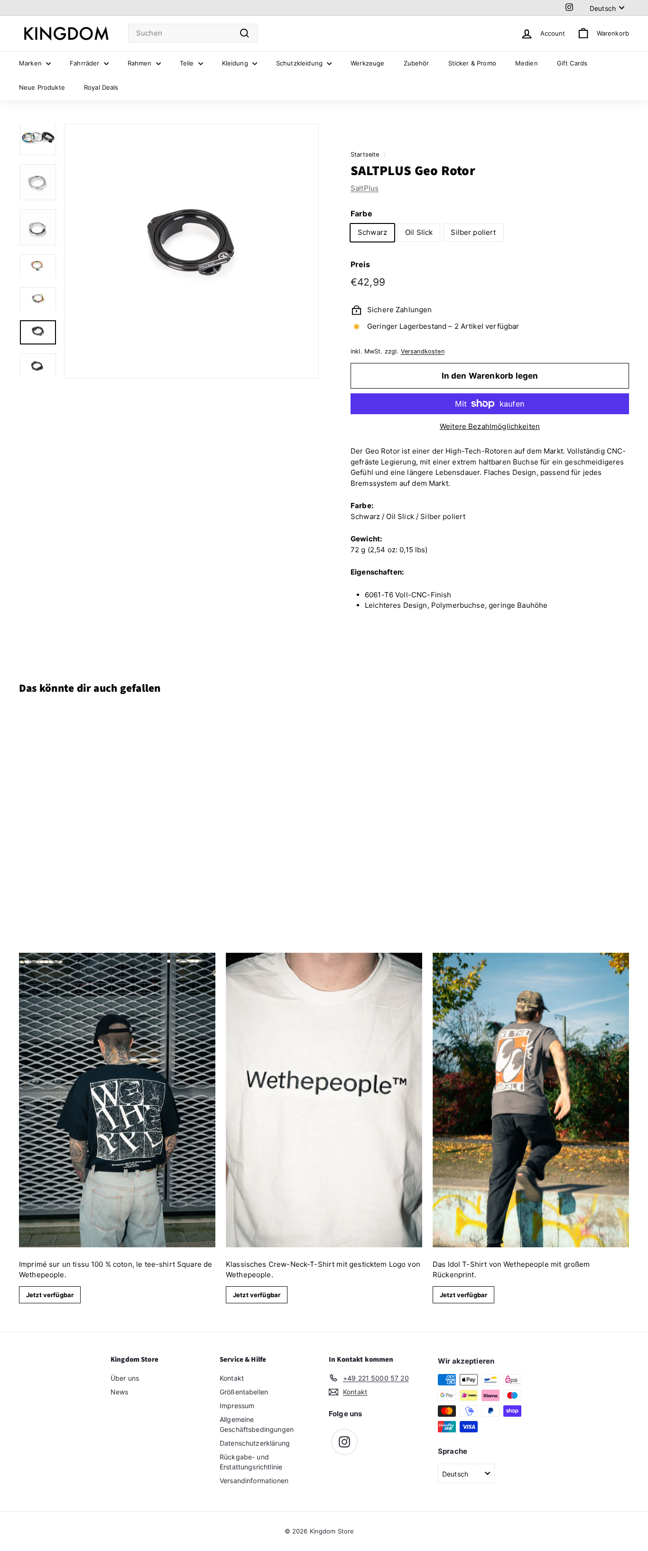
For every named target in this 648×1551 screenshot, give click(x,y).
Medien (526, 63)
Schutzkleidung (300, 63)
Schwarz (372, 232)
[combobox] (193, 33)
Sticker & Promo (472, 63)
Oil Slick (419, 232)
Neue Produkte (42, 87)
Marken (31, 63)
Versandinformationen (254, 1481)
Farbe (361, 213)
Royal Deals (101, 87)
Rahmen (141, 63)
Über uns (125, 1378)
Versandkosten (422, 351)
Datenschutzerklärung (255, 1443)
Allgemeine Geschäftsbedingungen (257, 1424)
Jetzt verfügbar (50, 1295)
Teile (188, 63)
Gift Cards (572, 63)
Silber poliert (473, 232)
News (120, 1392)
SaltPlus (365, 188)
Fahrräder (86, 63)
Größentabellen (244, 1392)
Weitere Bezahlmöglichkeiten (490, 426)
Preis (360, 264)
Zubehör (416, 63)
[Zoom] (191, 251)
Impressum (237, 1406)
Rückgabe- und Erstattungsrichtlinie (251, 1462)
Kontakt (232, 1378)
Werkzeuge (367, 63)
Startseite (365, 154)
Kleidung (236, 63)
